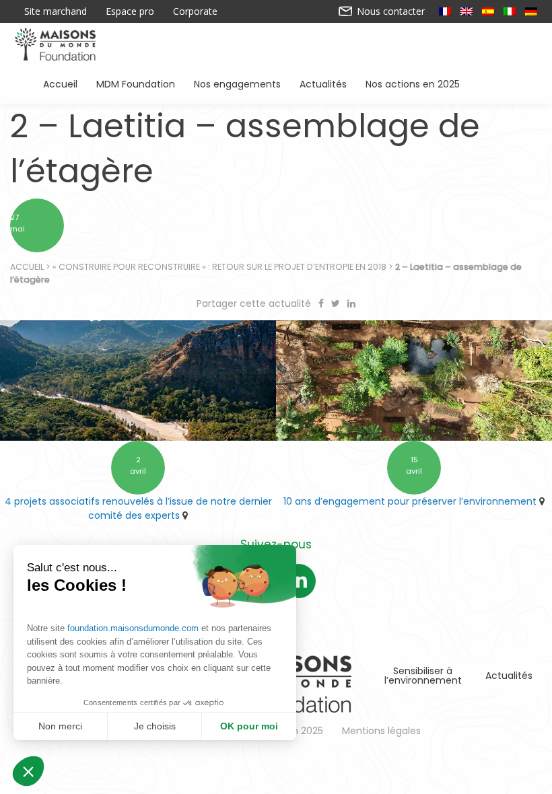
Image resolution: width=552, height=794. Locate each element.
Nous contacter (389, 11)
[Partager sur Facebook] (322, 303)
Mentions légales (381, 730)
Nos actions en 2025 (413, 83)
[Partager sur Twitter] (337, 303)
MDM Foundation (135, 83)
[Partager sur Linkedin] (351, 303)
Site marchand (55, 11)
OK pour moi (249, 726)
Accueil (60, 83)
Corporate (195, 11)
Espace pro (130, 11)
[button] (28, 771)
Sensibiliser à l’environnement (423, 675)
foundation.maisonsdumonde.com (133, 628)
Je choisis (155, 726)
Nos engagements (237, 83)
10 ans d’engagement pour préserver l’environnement (410, 501)
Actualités (323, 83)
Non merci (60, 726)
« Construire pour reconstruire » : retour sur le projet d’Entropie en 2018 (219, 267)
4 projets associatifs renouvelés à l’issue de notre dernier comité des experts (138, 508)
